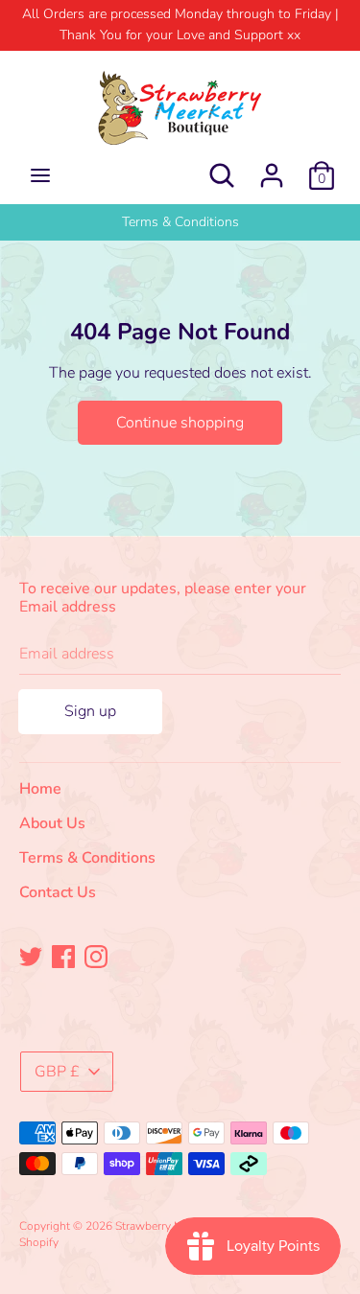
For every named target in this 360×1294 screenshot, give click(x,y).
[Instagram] (96, 955)
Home (40, 788)
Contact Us (57, 892)
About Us (52, 823)
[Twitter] (30, 955)
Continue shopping (180, 422)
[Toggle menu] (40, 175)
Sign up (90, 711)
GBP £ (57, 1071)
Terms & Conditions (180, 222)
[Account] (271, 167)
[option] (180, 222)
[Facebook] (63, 955)
